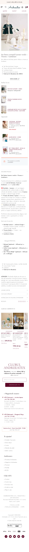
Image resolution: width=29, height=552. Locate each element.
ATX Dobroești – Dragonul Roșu (14, 414)
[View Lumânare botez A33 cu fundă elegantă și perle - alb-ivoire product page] (3, 109)
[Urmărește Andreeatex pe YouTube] (14, 536)
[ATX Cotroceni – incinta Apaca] (3, 397)
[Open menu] (2, 7)
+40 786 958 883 (9, 399)
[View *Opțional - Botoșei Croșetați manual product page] (5, 125)
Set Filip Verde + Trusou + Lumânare (6, 333)
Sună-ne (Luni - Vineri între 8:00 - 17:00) (15, 428)
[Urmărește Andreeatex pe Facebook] (6, 536)
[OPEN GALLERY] (14, 32)
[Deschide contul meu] (22, 7)
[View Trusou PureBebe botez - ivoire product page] (3, 99)
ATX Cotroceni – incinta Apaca (13, 397)
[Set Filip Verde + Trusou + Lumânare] (6, 321)
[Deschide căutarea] (5, 7)
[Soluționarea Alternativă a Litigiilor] (14, 525)
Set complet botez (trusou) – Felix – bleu (18, 333)
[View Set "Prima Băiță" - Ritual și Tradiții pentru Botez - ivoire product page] (5, 150)
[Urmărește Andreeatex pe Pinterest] (18, 536)
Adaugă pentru (17, 126)
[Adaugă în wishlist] (10, 315)
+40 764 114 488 (9, 416)
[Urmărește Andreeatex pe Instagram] (10, 536)
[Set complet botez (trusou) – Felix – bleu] (18, 321)
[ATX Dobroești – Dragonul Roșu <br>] (3, 414)
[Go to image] (10, 49)
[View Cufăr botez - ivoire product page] (5, 138)
